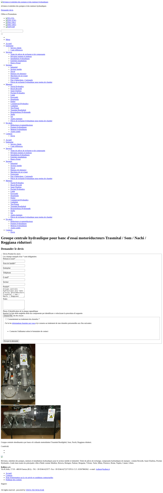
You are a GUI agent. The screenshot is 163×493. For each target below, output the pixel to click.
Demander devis (7, 10)
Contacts (9, 134)
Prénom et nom (9, 259)
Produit (6, 287)
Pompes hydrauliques (19, 127)
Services (9, 52)
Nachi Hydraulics (17, 86)
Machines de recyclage (19, 76)
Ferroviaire (15, 78)
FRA (13, 22)
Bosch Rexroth (16, 89)
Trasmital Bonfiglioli (18, 110)
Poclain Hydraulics (18, 93)
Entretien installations (19, 61)
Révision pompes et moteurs (21, 56)
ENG (14, 20)
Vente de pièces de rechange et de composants (28, 54)
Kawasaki (14, 97)
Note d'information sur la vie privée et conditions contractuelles (29, 478)
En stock (9, 123)
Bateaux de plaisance (18, 74)
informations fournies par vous (23, 323)
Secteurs (9, 65)
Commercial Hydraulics (19, 104)
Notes (5, 299)
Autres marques (16, 119)
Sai (12, 117)
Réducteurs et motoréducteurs (22, 125)
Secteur (5, 282)
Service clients (16, 48)
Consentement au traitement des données (23, 319)
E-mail (6, 277)
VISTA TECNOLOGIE (35, 490)
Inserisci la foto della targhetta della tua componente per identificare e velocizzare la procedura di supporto (42, 313)
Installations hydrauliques (20, 59)
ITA (12, 18)
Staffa (13, 114)
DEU (14, 25)
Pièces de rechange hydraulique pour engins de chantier (31, 82)
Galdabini (14, 106)
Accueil (9, 44)
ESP (13, 27)
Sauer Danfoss (16, 91)
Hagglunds (15, 99)
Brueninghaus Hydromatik (21, 112)
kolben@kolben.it (103, 469)
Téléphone (7, 273)
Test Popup (15, 108)
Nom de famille (9, 263)
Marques (9, 84)
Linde (13, 95)
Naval (13, 71)
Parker (13, 101)
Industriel (14, 67)
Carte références (17, 50)
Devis (13, 136)
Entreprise (9, 46)
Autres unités (15, 132)
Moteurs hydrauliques (19, 129)
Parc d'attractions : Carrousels (22, 80)
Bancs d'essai (16, 63)
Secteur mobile (16, 69)
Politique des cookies (14, 480)
